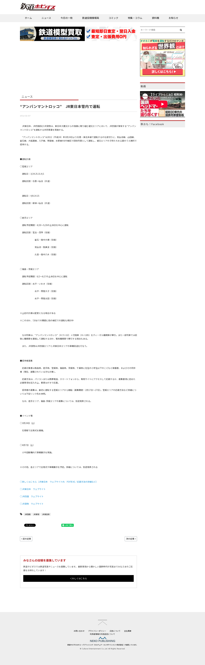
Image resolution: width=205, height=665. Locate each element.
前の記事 (27, 538)
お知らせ (173, 18)
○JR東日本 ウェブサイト (33, 489)
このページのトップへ (102, 622)
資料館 (155, 18)
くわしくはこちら (78, 578)
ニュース (46, 18)
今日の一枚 (67, 18)
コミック (113, 18)
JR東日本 (46, 514)
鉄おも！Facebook (152, 124)
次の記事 (130, 538)
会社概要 (127, 631)
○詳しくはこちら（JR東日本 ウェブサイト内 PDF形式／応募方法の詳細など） (59, 481)
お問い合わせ (79, 631)
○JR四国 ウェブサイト (32, 496)
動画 (143, 86)
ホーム (28, 18)
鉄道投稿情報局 (90, 18)
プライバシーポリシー (97, 631)
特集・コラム (135, 18)
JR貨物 (36, 514)
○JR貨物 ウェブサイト (32, 503)
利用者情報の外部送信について (102, 634)
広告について (115, 631)
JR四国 (27, 514)
